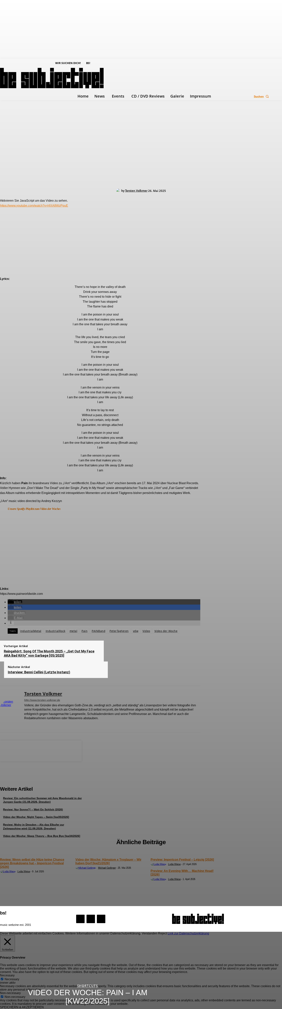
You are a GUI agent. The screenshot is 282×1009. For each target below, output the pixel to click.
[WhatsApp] (54, 750)
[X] (39, 724)
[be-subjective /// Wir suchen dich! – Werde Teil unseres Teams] (41, 777)
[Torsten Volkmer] (118, 190)
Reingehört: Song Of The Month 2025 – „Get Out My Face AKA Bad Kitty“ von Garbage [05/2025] (49, 653)
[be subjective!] (198, 919)
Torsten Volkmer (136, 190)
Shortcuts (87, 985)
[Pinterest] (40, 750)
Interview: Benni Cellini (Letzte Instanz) (39, 672)
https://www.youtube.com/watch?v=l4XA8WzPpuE (34, 205)
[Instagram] (32, 724)
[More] (68, 750)
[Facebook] (25, 724)
